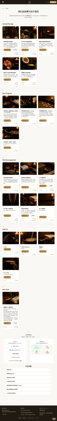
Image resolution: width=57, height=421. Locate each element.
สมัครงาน (37, 417)
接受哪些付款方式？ (11, 373)
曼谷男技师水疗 (42, 410)
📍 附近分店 (4, 414)
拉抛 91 (5, 411)
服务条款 (24, 417)
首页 (3, 8)
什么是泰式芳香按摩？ (11, 381)
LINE (26, 414)
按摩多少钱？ (9, 369)
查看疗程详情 (7, 49)
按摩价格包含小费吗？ (11, 377)
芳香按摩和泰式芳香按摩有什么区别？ (14, 385)
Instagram (30, 414)
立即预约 (53, 2)
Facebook (23, 414)
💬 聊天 (54, 418)
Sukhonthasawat (10, 411)
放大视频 (15, 49)
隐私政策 (19, 417)
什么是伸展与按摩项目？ (11, 393)
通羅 (15, 411)
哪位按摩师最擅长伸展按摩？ (12, 389)
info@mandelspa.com (28, 412)
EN (48, 2)
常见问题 (41, 414)
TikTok (34, 414)
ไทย (46, 2)
